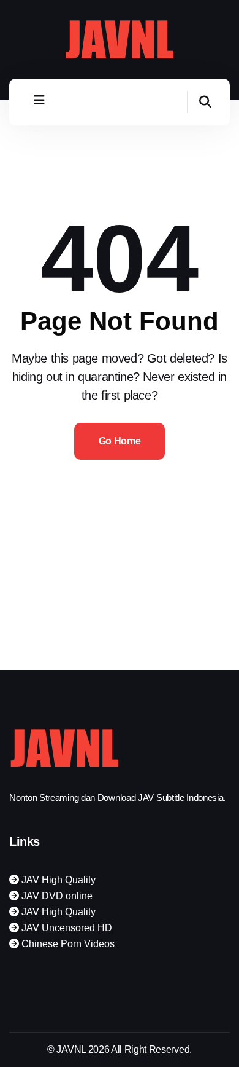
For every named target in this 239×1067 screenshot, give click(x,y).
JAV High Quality (57, 880)
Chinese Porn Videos (67, 944)
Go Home (120, 441)
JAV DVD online (56, 896)
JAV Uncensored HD (65, 928)
